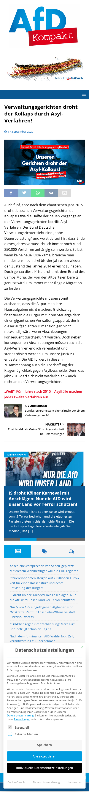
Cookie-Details (16, 782)
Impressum (74, 782)
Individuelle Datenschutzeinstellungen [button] (44, 768)
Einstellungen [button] (22, 719)
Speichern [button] (44, 745)
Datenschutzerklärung (20, 715)
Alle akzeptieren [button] (44, 756)
